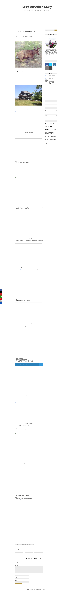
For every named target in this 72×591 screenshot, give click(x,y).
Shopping (47, 136)
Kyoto (25, 544)
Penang (53, 132)
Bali (45, 123)
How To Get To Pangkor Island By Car (38, 558)
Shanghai (53, 134)
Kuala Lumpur (48, 129)
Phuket (51, 133)
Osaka (27, 544)
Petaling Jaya (47, 133)
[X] (1, 292)
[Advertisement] (36, 20)
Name (16, 574)
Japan (23, 544)
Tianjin (46, 140)
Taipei (50, 139)
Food (45, 110)
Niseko (46, 132)
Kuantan (53, 129)
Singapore (54, 136)
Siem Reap (51, 136)
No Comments (35, 33)
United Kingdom (48, 142)
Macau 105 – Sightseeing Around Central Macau (18, 558)
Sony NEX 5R (51, 137)
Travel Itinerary (31, 544)
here (32, 135)
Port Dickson (54, 133)
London (49, 131)
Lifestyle (46, 115)
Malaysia (55, 131)
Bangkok (48, 123)
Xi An (54, 142)
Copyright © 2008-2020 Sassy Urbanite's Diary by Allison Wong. (34, 589)
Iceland (48, 126)
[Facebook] (1, 290)
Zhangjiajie (46, 143)
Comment (16, 565)
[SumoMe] (1, 303)
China (54, 123)
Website (16, 580)
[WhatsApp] (1, 297)
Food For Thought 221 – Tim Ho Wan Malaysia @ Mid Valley (29, 559)
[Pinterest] (1, 294)
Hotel (46, 126)
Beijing (51, 123)
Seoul (51, 134)
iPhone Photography (18, 544)
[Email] (1, 301)
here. (28, 71)
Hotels (46, 113)
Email (16, 577)
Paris (51, 132)
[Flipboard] (1, 299)
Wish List (52, 142)
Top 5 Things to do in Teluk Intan (52, 79)
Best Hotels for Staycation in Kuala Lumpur (52, 83)
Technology (54, 139)
